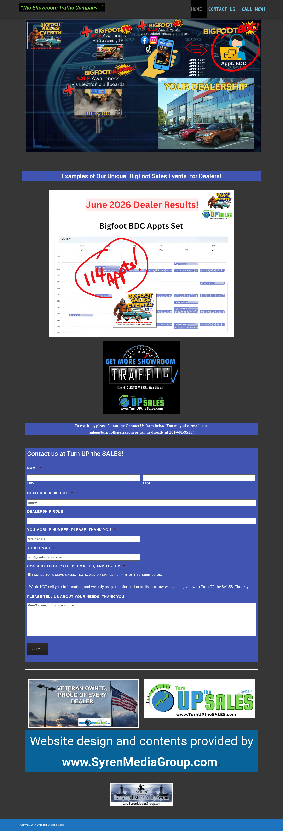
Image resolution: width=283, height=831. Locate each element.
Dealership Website (50, 493)
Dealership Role (46, 512)
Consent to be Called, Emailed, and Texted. (76, 566)
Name (34, 468)
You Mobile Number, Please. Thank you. (71, 530)
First (31, 483)
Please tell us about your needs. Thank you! (76, 597)
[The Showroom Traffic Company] (62, 8)
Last (147, 483)
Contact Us (221, 9)
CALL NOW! (254, 9)
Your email (40, 548)
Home (196, 9)
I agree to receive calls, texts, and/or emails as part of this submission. (97, 575)
